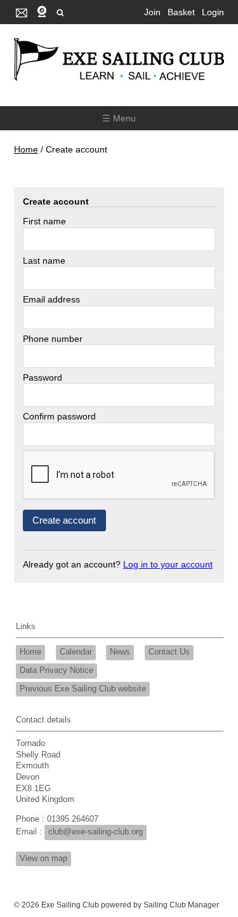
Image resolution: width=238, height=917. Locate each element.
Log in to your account (168, 564)
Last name (44, 260)
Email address (51, 299)
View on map (43, 858)
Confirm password (59, 416)
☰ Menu (119, 118)
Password (42, 377)
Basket (181, 12)
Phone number (53, 339)
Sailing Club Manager (181, 904)
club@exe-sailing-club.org (95, 831)
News (120, 652)
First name (44, 221)
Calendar (76, 652)
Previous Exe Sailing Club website (83, 688)
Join (152, 12)
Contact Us (169, 652)
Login (213, 12)
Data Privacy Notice (56, 670)
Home (26, 149)
